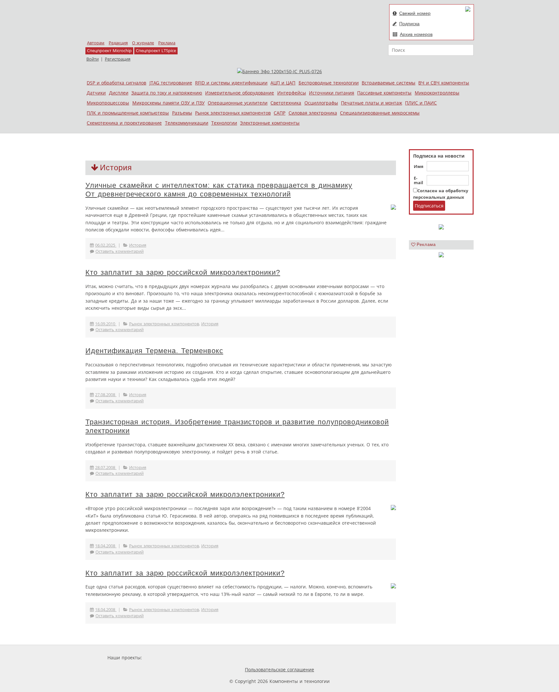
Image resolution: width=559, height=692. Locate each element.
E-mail (418, 180)
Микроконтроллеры (437, 93)
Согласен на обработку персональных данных (440, 194)
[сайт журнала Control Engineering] (347, 657)
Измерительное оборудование (239, 93)
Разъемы (182, 113)
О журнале (143, 43)
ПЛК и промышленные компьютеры (128, 113)
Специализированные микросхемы (380, 113)
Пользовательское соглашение (279, 669)
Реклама (166, 43)
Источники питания (331, 93)
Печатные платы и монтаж (371, 103)
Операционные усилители (238, 103)
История (137, 245)
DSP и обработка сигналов (116, 83)
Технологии (224, 123)
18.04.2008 (105, 546)
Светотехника (285, 103)
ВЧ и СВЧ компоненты (443, 83)
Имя (418, 166)
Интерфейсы (291, 93)
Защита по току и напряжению (166, 93)
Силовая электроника (313, 113)
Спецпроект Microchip (109, 50)
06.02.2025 (105, 245)
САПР (279, 113)
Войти (92, 59)
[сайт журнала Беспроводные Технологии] (304, 657)
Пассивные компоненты (384, 93)
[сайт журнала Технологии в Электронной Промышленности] (205, 657)
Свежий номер (415, 13)
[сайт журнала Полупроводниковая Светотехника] (253, 657)
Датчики (96, 93)
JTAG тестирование (170, 83)
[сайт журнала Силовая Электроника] (164, 657)
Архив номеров (416, 34)
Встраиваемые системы (388, 83)
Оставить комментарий (119, 251)
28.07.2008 (105, 467)
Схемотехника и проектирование (124, 123)
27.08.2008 (105, 394)
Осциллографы (321, 103)
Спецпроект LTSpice (156, 50)
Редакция (118, 43)
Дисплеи (118, 93)
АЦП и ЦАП (282, 83)
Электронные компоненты (270, 123)
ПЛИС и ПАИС (421, 103)
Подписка (409, 23)
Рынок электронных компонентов (233, 113)
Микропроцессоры (108, 103)
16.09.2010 (105, 324)
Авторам (95, 43)
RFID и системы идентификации (231, 83)
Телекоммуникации (186, 123)
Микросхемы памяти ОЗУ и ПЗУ (168, 103)
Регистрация (117, 59)
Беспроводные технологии (329, 83)
